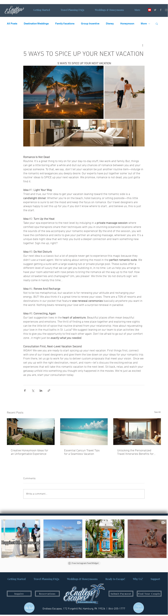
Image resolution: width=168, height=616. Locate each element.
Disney (110, 23)
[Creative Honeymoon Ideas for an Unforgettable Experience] (31, 431)
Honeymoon (127, 23)
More (144, 23)
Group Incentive (90, 23)
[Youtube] (149, 9)
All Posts (12, 23)
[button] (156, 23)
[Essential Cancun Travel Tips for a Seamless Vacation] (84, 431)
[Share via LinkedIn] (40, 390)
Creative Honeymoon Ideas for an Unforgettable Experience (29, 452)
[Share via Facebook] (24, 390)
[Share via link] (48, 390)
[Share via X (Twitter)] (32, 390)
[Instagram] (166, 9)
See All (157, 412)
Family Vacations (64, 23)
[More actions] (143, 45)
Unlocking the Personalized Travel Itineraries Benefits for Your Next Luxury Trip (135, 452)
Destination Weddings (36, 23)
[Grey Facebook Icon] (160, 9)
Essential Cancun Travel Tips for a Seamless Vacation (82, 452)
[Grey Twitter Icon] (155, 9)
